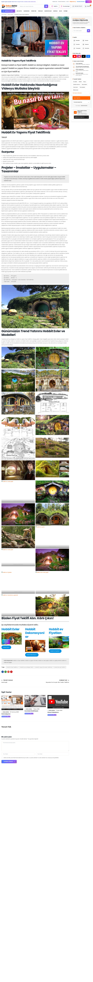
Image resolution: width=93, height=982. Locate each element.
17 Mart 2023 (59, 710)
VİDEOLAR (40, 11)
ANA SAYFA (19, 11)
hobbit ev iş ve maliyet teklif (26, 667)
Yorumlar (88, 1)
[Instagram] (11, 672)
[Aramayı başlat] (88, 30)
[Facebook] (2, 672)
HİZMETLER (33, 11)
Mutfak (80, 81)
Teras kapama (82, 87)
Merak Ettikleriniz (62, 1)
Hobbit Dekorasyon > (32, 654)
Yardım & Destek (80, 1)
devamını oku (5, 716)
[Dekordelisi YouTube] (75, 56)
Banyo (84, 81)
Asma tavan (75, 87)
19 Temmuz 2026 (14, 712)
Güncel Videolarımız (53, 712)
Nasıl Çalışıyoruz (5, 714)
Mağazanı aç (73, 1)
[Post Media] (12, 702)
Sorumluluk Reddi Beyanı (31, 711)
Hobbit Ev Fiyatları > (55, 651)
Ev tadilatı (75, 81)
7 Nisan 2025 (36, 709)
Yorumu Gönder (8, 761)
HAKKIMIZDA (26, 11)
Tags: (3, 667)
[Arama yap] (46, 6)
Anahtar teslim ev (76, 84)
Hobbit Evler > (6, 647)
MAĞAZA (55, 11)
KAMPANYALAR (48, 11)
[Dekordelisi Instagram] (79, 56)
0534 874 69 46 (84, 105)
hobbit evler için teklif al (59, 667)
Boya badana (84, 84)
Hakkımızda (54, 1)
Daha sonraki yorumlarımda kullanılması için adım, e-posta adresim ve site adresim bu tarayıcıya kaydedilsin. (31, 757)
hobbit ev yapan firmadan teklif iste (43, 667)
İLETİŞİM (65, 11)
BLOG (67, 1)
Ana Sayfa (4, 14)
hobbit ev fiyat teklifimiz (12, 667)
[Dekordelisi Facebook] (88, 56)
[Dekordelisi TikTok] (84, 56)
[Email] (8, 672)
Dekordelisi (10, 14)
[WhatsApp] (5, 672)
